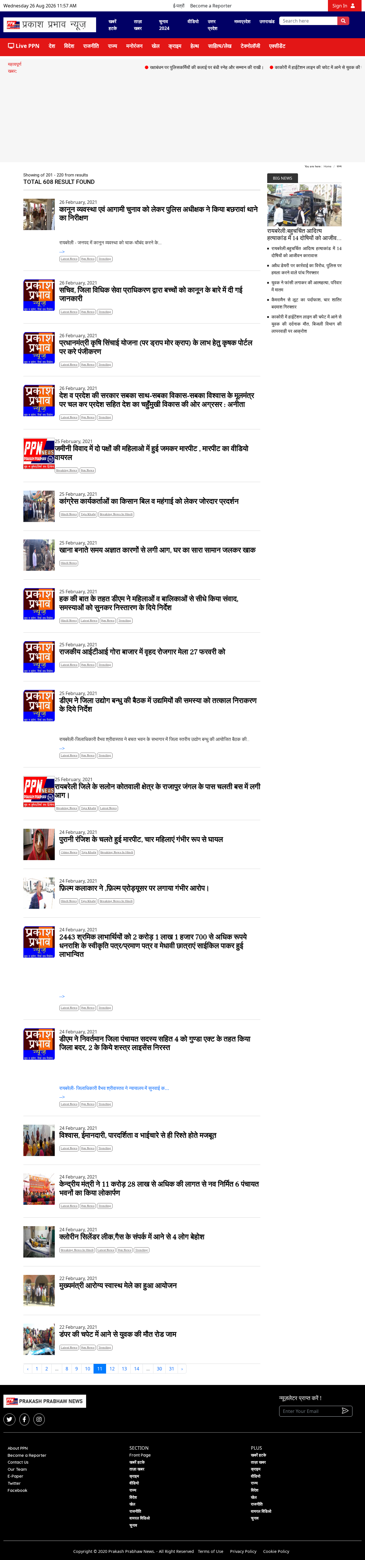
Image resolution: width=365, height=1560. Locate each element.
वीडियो (193, 21)
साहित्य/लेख (220, 46)
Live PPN (27, 46)
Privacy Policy (243, 1551)
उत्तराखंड (267, 21)
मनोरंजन (134, 46)
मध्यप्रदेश (242, 21)
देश (52, 46)
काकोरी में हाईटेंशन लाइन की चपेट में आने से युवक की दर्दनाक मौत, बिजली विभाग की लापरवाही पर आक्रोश (306, 324)
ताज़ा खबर (138, 24)
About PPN (18, 1448)
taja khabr (88, 514)
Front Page (140, 1455)
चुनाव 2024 (164, 24)
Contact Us (18, 1462)
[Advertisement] (182, 117)
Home (327, 166)
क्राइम (175, 46)
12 (112, 1369)
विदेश (69, 46)
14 (136, 1369)
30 (159, 1369)
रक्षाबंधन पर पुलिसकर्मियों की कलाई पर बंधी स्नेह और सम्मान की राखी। (185, 67)
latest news (69, 259)
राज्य (112, 46)
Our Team (17, 1469)
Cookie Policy (276, 1551)
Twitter (14, 1483)
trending (104, 259)
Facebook (17, 1490)
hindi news (69, 514)
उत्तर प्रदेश (212, 24)
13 (124, 1369)
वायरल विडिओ (139, 1518)
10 (87, 1369)
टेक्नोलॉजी (250, 46)
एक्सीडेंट (277, 46)
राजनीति (91, 46)
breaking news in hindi (116, 514)
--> (158, 227)
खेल (155, 46)
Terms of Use (210, 1551)
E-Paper (15, 1476)
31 (171, 1369)
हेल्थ (194, 46)
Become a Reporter (211, 6)
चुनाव (133, 1525)
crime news (69, 852)
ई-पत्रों (178, 6)
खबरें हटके (113, 24)
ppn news (87, 259)
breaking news (66, 470)
